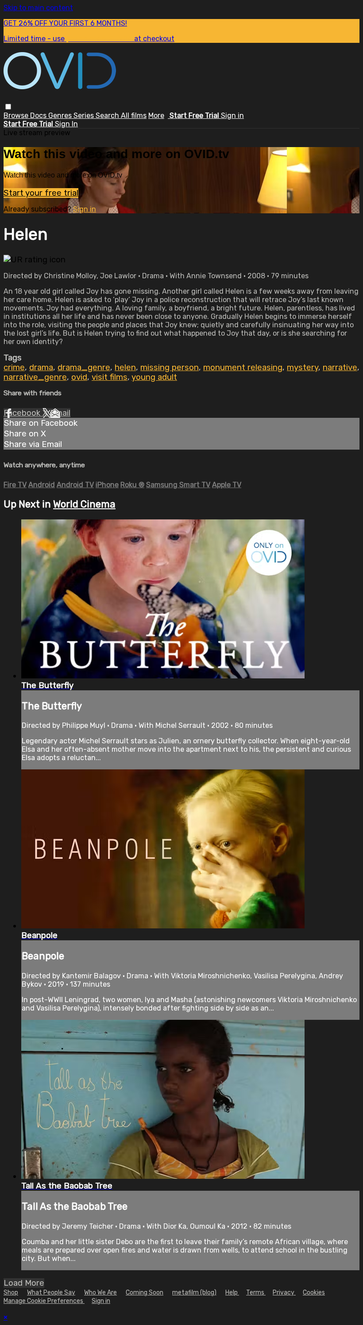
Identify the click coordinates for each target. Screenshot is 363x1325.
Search (108, 115)
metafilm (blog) (194, 1292)
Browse (17, 115)
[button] (8, 107)
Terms (256, 1292)
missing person (169, 367)
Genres (60, 115)
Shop (11, 1292)
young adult (154, 377)
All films (134, 115)
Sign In (66, 124)
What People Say (51, 1292)
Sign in (232, 115)
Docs (39, 115)
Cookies (314, 1292)
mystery (302, 367)
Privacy (284, 1292)
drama (41, 367)
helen (125, 367)
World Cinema (84, 504)
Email (60, 413)
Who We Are (100, 1292)
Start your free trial (41, 193)
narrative (340, 367)
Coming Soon (144, 1292)
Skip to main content (38, 8)
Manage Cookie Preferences (44, 1301)
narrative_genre (35, 377)
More (156, 115)
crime (14, 367)
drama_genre (84, 367)
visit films (109, 377)
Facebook (23, 413)
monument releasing (242, 367)
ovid (79, 377)
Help (232, 1292)
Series (84, 115)
